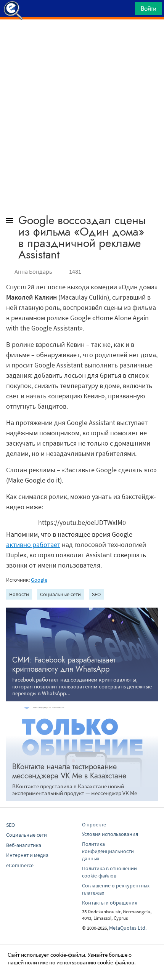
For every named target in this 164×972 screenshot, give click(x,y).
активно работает (33, 544)
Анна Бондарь (33, 271)
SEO (96, 594)
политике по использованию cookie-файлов (79, 962)
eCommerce (20, 865)
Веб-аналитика (23, 845)
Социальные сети (60, 594)
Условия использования (110, 834)
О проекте (94, 824)
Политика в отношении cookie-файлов (109, 872)
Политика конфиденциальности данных (108, 851)
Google (39, 579)
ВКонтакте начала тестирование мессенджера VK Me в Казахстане (69, 771)
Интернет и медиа (27, 855)
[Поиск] (126, 10)
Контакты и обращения (109, 902)
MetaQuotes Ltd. (127, 927)
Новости (19, 594)
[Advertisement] (82, 38)
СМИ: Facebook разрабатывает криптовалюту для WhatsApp (64, 664)
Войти (148, 8)
